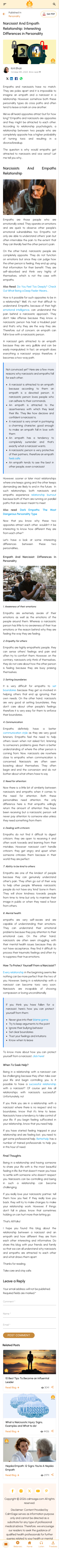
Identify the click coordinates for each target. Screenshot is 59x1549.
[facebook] (12, 1491)
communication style (15, 732)
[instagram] (21, 1491)
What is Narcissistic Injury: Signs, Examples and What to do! (24, 1424)
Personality (14, 16)
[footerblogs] (5, 1544)
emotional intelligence (16, 310)
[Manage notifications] (51, 1542)
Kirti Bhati (16, 68)
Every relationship (13, 972)
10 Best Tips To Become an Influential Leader (27, 1380)
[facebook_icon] (16, 79)
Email (6, 1324)
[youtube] (38, 1491)
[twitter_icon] (7, 79)
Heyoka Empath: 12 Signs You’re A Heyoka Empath (29, 1467)
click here (38, 1056)
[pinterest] (46, 1491)
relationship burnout (43, 494)
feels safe (14, 458)
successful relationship (42, 1084)
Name (7, 1313)
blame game (40, 1019)
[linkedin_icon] (11, 79)
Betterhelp (42, 1138)
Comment (9, 1301)
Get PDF (51, 14)
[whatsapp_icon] (21, 79)
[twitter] (29, 1491)
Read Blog (12, 1387)
